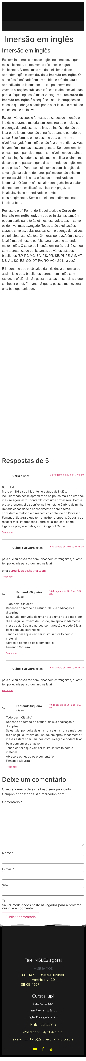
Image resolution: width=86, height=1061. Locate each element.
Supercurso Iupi (43, 1003)
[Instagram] (51, 1049)
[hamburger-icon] (8, 26)
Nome (8, 852)
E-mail (8, 869)
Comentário (12, 802)
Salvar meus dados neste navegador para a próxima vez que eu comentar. (41, 906)
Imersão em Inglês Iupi (43, 1010)
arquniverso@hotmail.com (28, 570)
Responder (7, 532)
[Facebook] (43, 1049)
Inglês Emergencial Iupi (43, 1017)
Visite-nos (43, 968)
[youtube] (35, 1049)
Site (5, 885)
